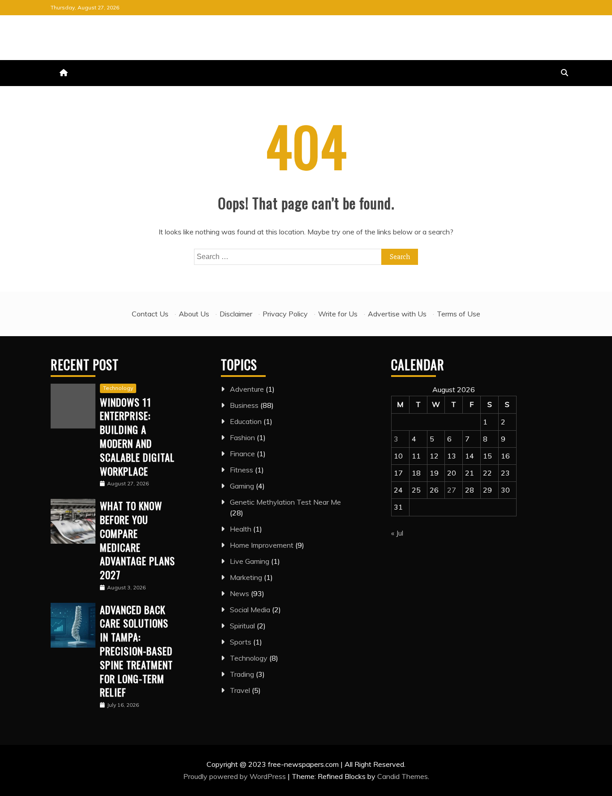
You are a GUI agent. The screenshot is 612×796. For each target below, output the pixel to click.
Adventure (247, 389)
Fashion (242, 437)
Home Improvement (261, 545)
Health (240, 528)
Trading (242, 674)
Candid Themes (402, 776)
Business (244, 405)
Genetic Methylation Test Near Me (285, 501)
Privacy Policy (285, 313)
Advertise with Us (397, 313)
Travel (240, 690)
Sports (240, 641)
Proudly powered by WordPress (235, 776)
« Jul (397, 532)
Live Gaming (249, 561)
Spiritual (242, 625)
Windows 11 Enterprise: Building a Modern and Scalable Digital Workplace (137, 436)
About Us (194, 313)
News (239, 593)
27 (451, 489)
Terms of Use (458, 313)
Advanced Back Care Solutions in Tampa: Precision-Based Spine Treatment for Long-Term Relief (136, 651)
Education (246, 421)
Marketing (246, 577)
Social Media (250, 609)
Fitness (241, 469)
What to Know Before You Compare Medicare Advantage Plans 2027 (137, 540)
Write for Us (338, 313)
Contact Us (150, 313)
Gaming (242, 485)
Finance (242, 453)
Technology (118, 388)
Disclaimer (236, 313)
